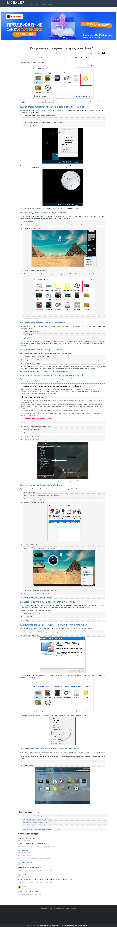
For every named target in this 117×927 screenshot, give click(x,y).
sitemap (73, 908)
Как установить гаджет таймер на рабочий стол (43, 349)
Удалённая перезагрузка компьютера (29, 894)
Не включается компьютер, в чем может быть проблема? (35, 870)
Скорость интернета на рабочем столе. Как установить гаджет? (51, 375)
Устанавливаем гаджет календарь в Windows (42, 322)
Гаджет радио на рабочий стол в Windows (41, 485)
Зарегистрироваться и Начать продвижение (37, 418)
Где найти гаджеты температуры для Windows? (43, 212)
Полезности (33, 4)
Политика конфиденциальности (59, 908)
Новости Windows (47, 4)
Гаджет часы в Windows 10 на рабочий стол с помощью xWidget (52, 106)
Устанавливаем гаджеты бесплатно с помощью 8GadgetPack (50, 748)
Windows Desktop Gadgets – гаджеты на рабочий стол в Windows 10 (53, 624)
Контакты (44, 908)
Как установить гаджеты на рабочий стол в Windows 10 (47, 601)
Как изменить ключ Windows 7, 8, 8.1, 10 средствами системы (36, 846)
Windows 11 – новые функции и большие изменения (34, 858)
